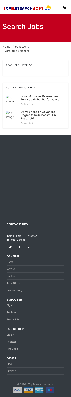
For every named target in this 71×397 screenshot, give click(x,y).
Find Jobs (12, 348)
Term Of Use (14, 283)
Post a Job (13, 319)
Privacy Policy (15, 290)
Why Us (11, 268)
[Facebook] (19, 247)
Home (6, 46)
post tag (20, 46)
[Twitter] (10, 247)
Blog (9, 363)
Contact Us (13, 275)
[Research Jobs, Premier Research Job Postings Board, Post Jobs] (28, 6)
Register (11, 312)
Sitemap (11, 370)
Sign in (10, 305)
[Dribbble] (28, 247)
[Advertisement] (35, 178)
